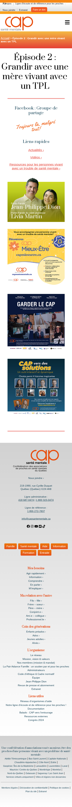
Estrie (53, 762)
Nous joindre (9, 10)
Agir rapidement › (36, 573)
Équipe (36, 677)
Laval (64, 766)
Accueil (5, 38)
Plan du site (31, 791)
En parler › (36, 584)
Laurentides (54, 766)
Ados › (36, 635)
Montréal (56, 769)
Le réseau (36, 655)
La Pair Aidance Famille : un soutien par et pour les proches (36, 666)
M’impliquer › (36, 588)
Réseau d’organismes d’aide (36, 701)
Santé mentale (28, 546)
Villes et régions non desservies (51, 777)
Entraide (44, 552)
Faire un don (39, 9)
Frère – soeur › (36, 604)
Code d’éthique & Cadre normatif (36, 674)
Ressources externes (36, 716)
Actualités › (36, 150)
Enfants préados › (36, 631)
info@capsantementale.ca (36, 518)
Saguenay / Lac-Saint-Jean (50, 773)
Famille (10, 546)
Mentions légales (10, 788)
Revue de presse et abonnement (36, 685)
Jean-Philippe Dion (36, 681)
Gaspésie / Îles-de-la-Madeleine (18, 766)
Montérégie (44, 769)
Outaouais (30, 773)
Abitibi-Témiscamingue (16, 758)
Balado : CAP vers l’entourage (36, 712)
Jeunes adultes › (36, 639)
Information (59, 546)
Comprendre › (36, 580)
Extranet (23, 10)
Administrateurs (36, 670)
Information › (36, 577)
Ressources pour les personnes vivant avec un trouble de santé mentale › (36, 166)
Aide (44, 546)
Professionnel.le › (36, 619)
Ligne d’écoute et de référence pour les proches (39, 3)
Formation (28, 552)
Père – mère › (36, 608)
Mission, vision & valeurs (36, 659)
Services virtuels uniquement (20, 777)
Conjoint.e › (36, 612)
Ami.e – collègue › (36, 615)
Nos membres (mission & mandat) (36, 662)
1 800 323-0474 (45, 500)
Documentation (36, 708)
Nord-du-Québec (15, 773)
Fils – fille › (36, 600)
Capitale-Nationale (57, 758)
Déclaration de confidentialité (34, 788)
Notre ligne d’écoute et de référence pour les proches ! (36, 705)
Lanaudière (41, 766)
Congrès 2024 (36, 720)
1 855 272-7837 (36, 511)
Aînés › (36, 643)
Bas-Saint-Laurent (37, 758)
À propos (7, 3)
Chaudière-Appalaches (26, 762)
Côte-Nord (44, 762)
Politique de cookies (59, 788)
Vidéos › (36, 157)
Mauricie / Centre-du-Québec (23, 769)
